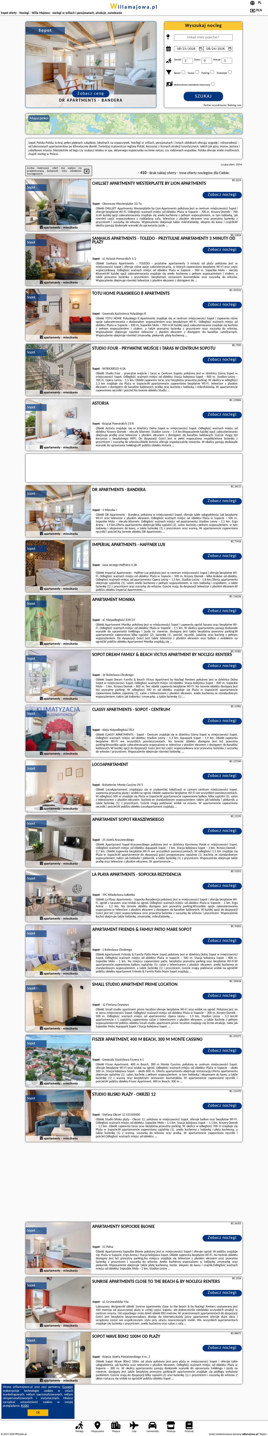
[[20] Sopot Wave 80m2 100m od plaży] (58, 1358)
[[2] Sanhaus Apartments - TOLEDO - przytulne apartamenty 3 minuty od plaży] (58, 260)
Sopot (31, 188)
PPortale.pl (20, 1434)
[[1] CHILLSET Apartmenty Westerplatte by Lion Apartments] (58, 205)
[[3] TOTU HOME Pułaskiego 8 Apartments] (58, 315)
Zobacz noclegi (222, 195)
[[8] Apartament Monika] (58, 621)
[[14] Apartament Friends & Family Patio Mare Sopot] (58, 951)
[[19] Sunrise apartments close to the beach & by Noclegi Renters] (58, 1303)
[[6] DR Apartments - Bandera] (58, 511)
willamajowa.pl (134, 7)
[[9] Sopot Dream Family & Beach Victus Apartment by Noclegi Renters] (58, 676)
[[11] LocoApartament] (58, 786)
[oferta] (41, 227)
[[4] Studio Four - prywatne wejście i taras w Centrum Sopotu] (58, 370)
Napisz (263, 1434)
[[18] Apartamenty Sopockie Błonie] (58, 1248)
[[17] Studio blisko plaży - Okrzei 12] (58, 1116)
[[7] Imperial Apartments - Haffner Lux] (58, 566)
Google (67, 1387)
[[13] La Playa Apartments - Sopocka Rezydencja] (58, 896)
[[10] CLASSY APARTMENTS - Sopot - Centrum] (58, 731)
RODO (25, 1405)
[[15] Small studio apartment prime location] (58, 1006)
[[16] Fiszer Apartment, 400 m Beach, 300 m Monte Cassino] (58, 1061)
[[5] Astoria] (58, 425)
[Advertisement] (134, 1182)
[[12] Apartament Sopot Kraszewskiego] (58, 841)
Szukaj (203, 96)
